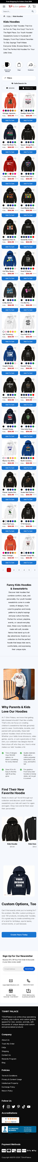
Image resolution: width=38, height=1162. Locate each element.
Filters (9, 78)
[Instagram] (8, 1107)
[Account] (29, 7)
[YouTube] (28, 1107)
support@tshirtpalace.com (11, 985)
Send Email (29, 969)
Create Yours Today (19, 935)
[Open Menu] (4, 7)
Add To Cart (10, 120)
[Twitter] (13, 1107)
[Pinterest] (18, 1107)
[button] (15, 95)
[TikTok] (23, 1107)
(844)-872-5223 (28, 985)
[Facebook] (3, 1107)
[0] (34, 7)
